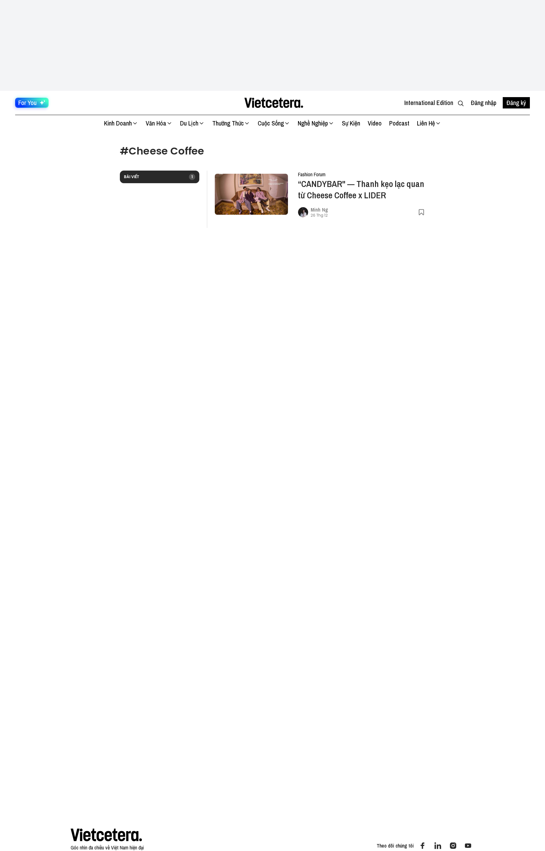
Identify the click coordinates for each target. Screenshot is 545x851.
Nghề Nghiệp (313, 123)
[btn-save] (421, 212)
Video (375, 123)
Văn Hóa (156, 123)
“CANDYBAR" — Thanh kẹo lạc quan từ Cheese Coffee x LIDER (361, 189)
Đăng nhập (483, 102)
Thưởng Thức (228, 123)
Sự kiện (351, 123)
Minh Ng (319, 210)
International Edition (428, 102)
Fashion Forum (311, 174)
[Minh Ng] (303, 212)
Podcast (399, 123)
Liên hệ (426, 123)
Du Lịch (189, 123)
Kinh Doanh (118, 123)
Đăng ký (516, 102)
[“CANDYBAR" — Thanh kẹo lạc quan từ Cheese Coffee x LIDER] (251, 194)
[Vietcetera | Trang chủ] (273, 103)
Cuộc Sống (271, 123)
